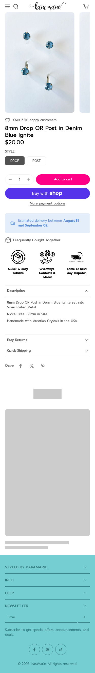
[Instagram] (47, 649)
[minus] (10, 179)
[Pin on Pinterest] (42, 365)
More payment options (47, 204)
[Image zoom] (39, 62)
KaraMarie (38, 663)
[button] (63, 179)
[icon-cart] (84, 6)
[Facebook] (34, 649)
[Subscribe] (84, 617)
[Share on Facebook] (20, 365)
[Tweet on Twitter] (31, 365)
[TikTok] (60, 649)
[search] (15, 6)
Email (11, 617)
